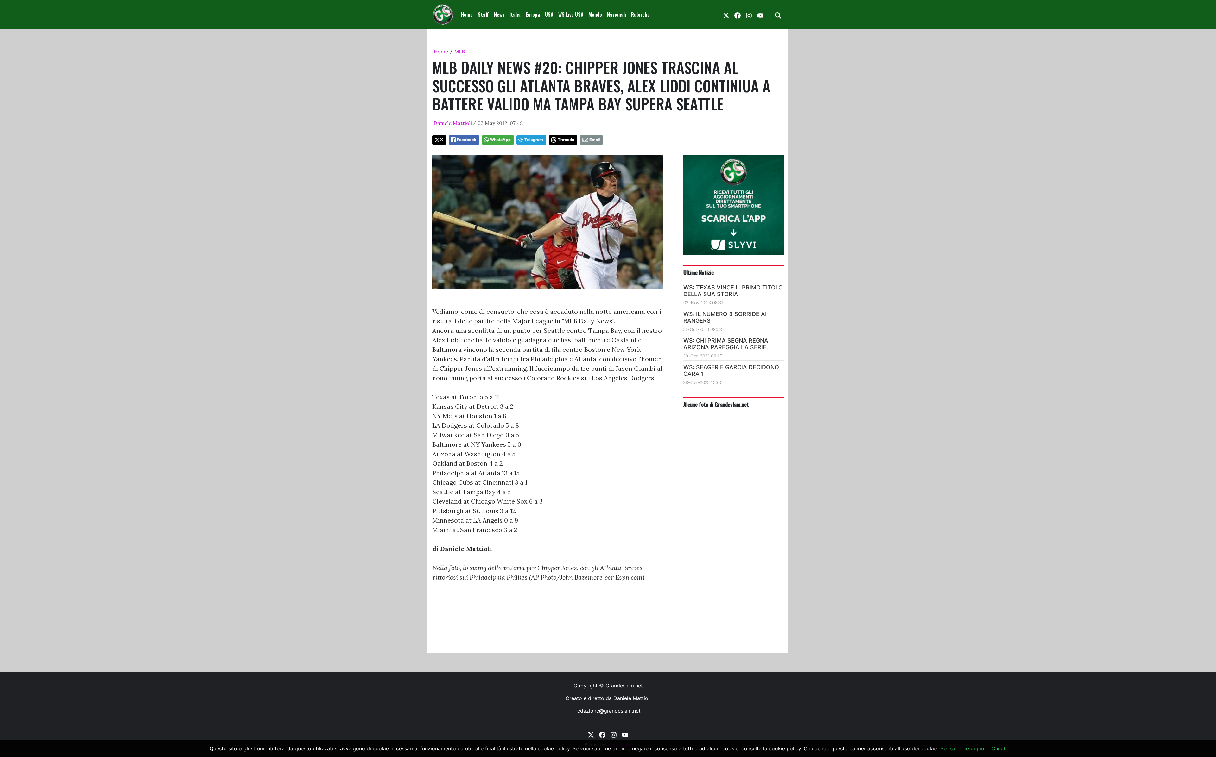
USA (549, 14)
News (499, 14)
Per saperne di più (962, 748)
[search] (778, 14)
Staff (483, 14)
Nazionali (616, 14)
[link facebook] (737, 14)
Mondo (595, 14)
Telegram (533, 139)
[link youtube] (760, 14)
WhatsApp (500, 139)
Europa (533, 14)
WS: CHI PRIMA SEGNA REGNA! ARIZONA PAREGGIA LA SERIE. (726, 344)
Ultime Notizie (698, 272)
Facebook (466, 139)
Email (594, 139)
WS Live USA (570, 14)
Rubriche (640, 14)
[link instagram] (749, 14)
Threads (566, 139)
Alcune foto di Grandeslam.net (716, 404)
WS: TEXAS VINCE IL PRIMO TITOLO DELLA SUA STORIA (733, 291)
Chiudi (999, 748)
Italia (515, 14)
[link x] (726, 14)
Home (467, 14)
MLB (459, 51)
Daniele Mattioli (453, 123)
